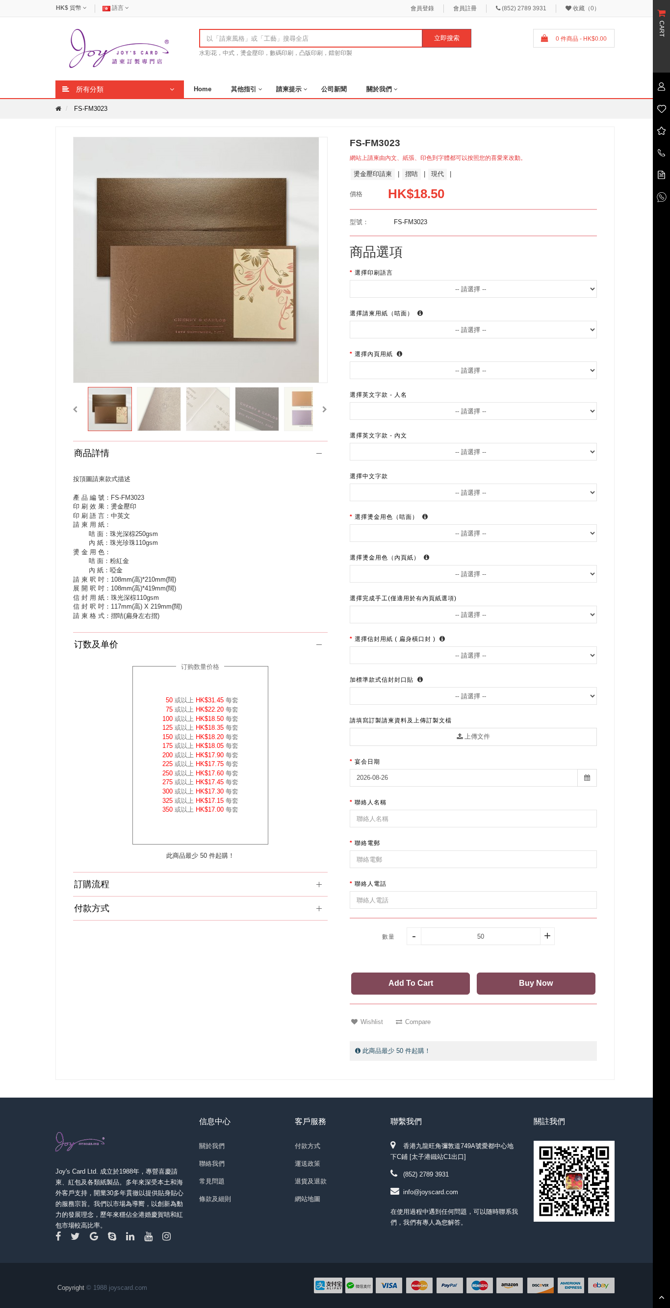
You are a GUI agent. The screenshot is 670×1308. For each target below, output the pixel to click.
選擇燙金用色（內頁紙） (386, 557)
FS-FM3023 (90, 108)
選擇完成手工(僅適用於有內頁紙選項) (404, 598)
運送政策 (307, 1163)
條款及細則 (215, 1199)
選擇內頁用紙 (375, 354)
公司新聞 (334, 89)
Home (202, 89)
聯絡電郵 (367, 843)
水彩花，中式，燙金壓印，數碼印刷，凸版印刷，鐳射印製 (275, 53)
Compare (418, 1022)
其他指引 (244, 89)
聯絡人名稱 (371, 802)
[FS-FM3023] (110, 409)
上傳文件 (476, 736)
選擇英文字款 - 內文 (379, 435)
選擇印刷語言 (375, 272)
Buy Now (536, 983)
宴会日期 (367, 761)
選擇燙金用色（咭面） (387, 516)
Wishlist (372, 1022)
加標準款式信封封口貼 (382, 679)
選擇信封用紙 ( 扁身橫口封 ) (396, 639)
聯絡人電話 (371, 883)
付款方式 (307, 1146)
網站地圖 (307, 1199)
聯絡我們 (212, 1163)
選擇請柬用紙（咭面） (382, 313)
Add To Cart (410, 983)
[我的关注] (661, 108)
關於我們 (379, 89)
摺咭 (411, 174)
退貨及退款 (311, 1181)
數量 (388, 936)
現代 (437, 174)
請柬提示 (289, 89)
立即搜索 (447, 38)
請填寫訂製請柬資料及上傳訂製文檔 (401, 720)
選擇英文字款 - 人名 (379, 394)
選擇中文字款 (370, 476)
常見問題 (212, 1181)
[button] (75, 409)
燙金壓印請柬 (373, 174)
